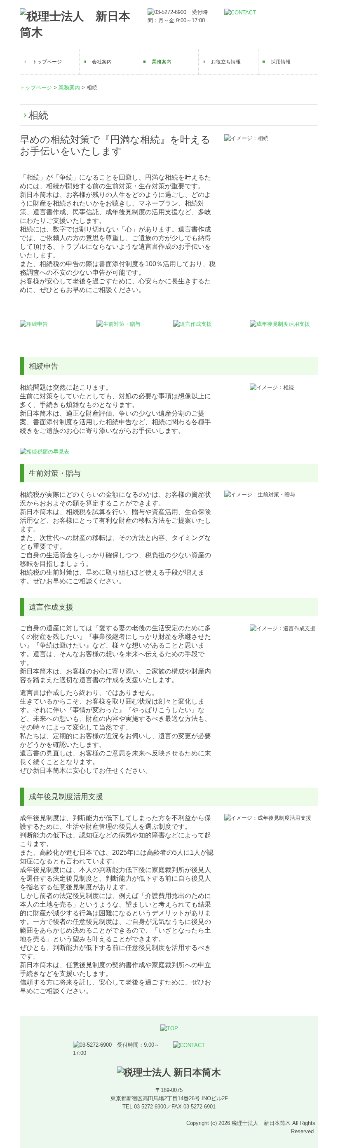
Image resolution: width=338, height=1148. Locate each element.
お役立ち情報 (226, 62)
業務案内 (161, 62)
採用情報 (281, 62)
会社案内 (102, 62)
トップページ (47, 62)
